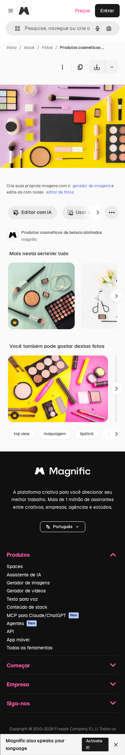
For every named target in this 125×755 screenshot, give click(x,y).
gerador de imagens (91, 186)
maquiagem (55, 433)
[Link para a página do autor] (13, 236)
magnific (29, 239)
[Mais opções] (62, 67)
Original (42, 89)
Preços (82, 11)
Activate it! (94, 744)
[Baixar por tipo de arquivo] (111, 67)
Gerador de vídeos (26, 591)
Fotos (47, 47)
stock (29, 47)
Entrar (107, 11)
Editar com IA (36, 212)
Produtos (18, 554)
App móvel (18, 640)
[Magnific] (63, 472)
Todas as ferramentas (29, 648)
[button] (62, 526)
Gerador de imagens (28, 583)
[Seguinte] (98, 212)
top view (22, 433)
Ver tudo (58, 254)
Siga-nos (18, 703)
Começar (18, 665)
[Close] (115, 745)
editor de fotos (60, 192)
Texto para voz (22, 599)
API (10, 631)
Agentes (21, 623)
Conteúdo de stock (27, 607)
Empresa (18, 684)
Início (12, 47)
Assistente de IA (24, 575)
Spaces (15, 566)
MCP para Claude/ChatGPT (42, 615)
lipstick (87, 433)
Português (62, 526)
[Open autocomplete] (15, 28)
